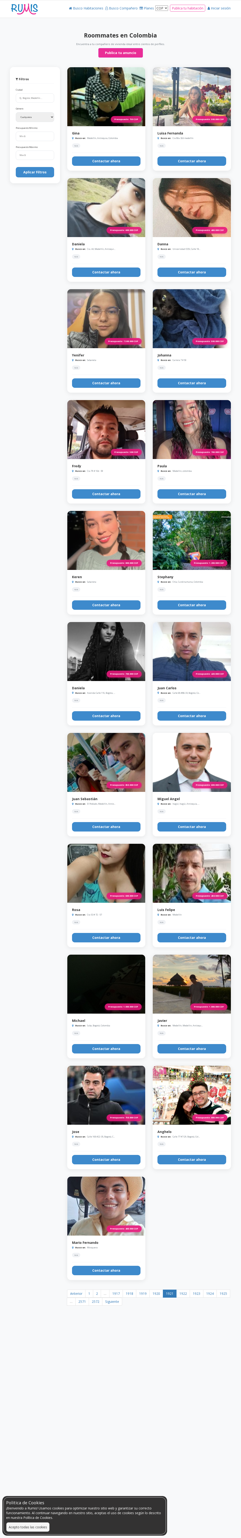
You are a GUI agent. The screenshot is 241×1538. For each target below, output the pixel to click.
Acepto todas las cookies (28, 1527)
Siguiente (112, 1301)
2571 (82, 1301)
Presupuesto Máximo (27, 147)
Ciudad (19, 89)
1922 (183, 1293)
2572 (95, 1301)
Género (19, 108)
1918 (129, 1293)
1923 (196, 1293)
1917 (116, 1293)
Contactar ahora (106, 161)
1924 (210, 1293)
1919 (143, 1293)
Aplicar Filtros (35, 172)
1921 (169, 1293)
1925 (223, 1293)
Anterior (76, 1293)
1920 (156, 1293)
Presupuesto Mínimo (26, 128)
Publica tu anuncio (120, 52)
